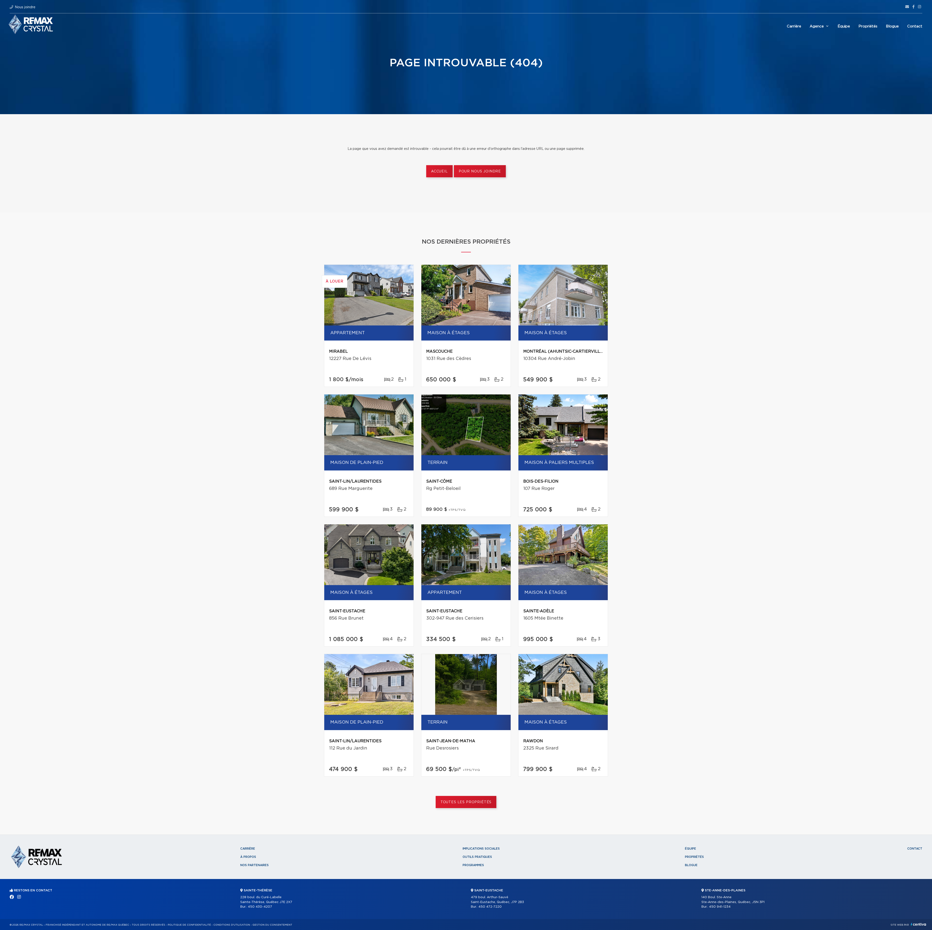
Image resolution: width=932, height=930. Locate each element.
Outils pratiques (477, 856)
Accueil (439, 171)
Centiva (918, 924)
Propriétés (867, 26)
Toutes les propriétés (466, 802)
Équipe (844, 26)
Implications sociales (481, 848)
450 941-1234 (720, 906)
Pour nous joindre (480, 171)
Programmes (473, 865)
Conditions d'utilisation (231, 925)
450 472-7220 (490, 906)
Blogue (892, 26)
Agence (817, 26)
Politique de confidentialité (189, 925)
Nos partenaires (254, 865)
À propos (248, 856)
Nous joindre (25, 7)
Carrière (794, 26)
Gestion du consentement (272, 925)
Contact (914, 26)
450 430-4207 (260, 906)
